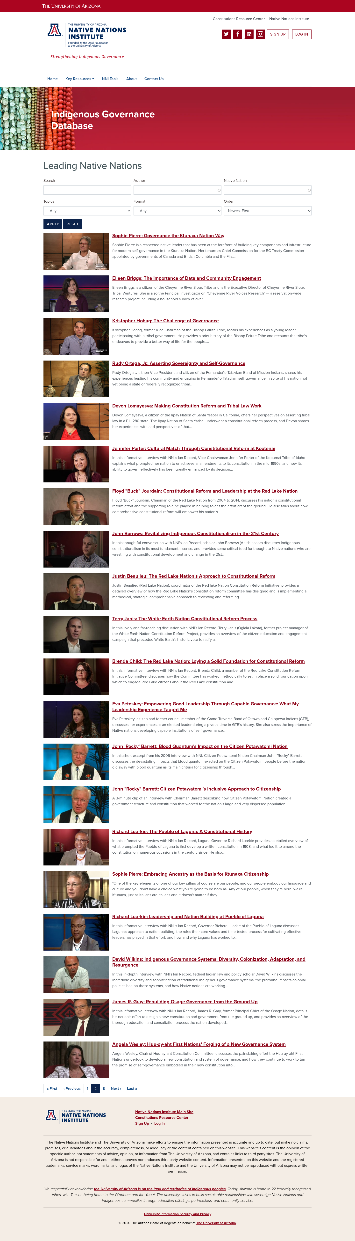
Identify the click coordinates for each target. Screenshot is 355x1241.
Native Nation (235, 180)
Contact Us (154, 78)
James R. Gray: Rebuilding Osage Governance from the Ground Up (185, 1002)
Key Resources (78, 78)
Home (52, 78)
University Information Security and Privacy (177, 1214)
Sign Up (278, 34)
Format (139, 201)
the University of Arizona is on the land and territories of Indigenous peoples (160, 1189)
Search (49, 180)
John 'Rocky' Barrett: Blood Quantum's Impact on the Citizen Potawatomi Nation (200, 746)
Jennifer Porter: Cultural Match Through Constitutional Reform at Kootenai (193, 448)
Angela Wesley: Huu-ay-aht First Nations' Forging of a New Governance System (199, 1044)
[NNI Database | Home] (85, 41)
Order (229, 201)
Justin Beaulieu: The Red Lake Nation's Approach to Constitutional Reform (193, 576)
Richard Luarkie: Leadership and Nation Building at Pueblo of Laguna (188, 917)
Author (139, 180)
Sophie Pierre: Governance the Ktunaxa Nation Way (168, 236)
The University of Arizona (216, 1223)
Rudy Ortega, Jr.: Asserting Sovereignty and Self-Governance (178, 363)
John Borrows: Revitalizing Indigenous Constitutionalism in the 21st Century (195, 534)
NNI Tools (110, 78)
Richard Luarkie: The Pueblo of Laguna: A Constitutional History (182, 832)
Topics (48, 201)
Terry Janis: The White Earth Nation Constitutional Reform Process (184, 619)
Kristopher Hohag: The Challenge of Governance (165, 321)
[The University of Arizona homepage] (75, 6)
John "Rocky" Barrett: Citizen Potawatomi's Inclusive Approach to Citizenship (196, 789)
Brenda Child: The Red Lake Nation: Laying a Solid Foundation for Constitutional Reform (208, 661)
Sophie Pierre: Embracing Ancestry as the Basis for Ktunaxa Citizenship (190, 874)
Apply (53, 224)
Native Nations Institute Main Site (164, 1111)
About (131, 78)
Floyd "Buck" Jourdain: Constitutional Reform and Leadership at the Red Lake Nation (205, 491)
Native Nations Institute (289, 18)
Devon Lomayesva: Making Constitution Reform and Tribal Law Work (187, 406)
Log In (301, 34)
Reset (72, 224)
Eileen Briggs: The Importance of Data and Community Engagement (186, 278)
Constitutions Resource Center (239, 18)
